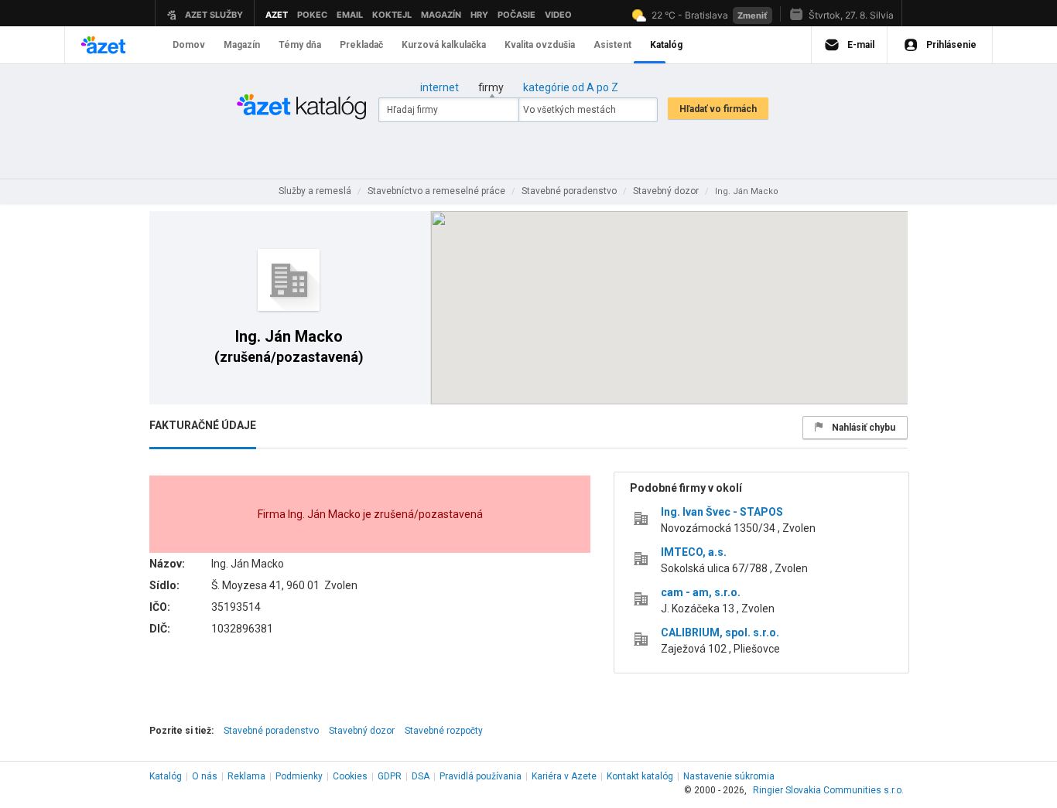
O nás (204, 776)
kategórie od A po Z (570, 87)
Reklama (246, 776)
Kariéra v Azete (564, 776)
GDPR (390, 776)
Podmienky (299, 776)
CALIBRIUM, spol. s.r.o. (720, 632)
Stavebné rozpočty (444, 730)
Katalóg (165, 776)
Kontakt (640, 776)
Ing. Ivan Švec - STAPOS (722, 512)
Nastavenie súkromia (729, 776)
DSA (420, 776)
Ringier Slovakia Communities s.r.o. (828, 790)
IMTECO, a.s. (694, 552)
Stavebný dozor (362, 730)
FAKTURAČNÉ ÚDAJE (202, 425)
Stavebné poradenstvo (271, 730)
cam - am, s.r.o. (701, 592)
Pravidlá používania (481, 776)
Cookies (350, 776)
